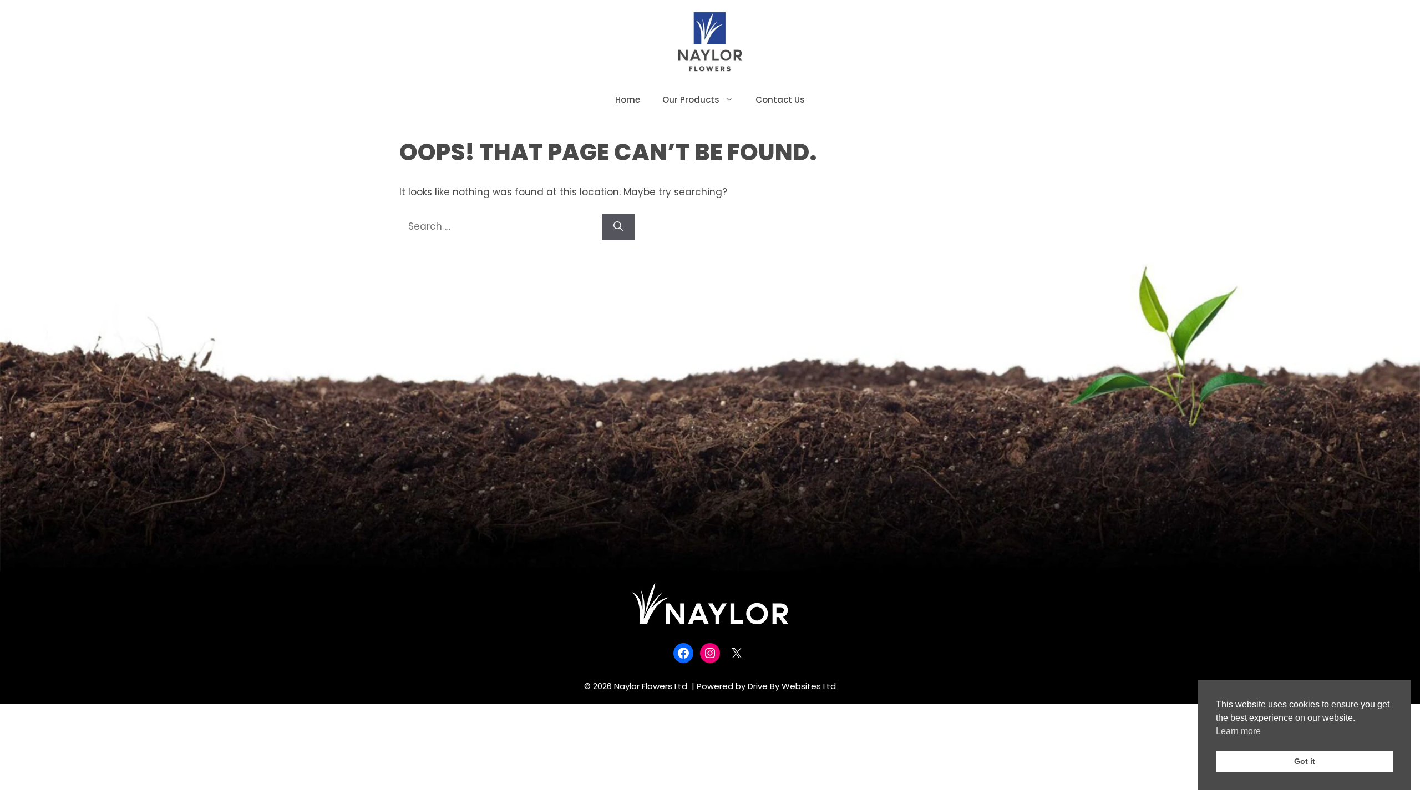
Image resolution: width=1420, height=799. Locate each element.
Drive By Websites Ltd (792, 686)
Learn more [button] (1238, 731)
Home (627, 99)
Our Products (690, 99)
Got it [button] (1304, 761)
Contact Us (780, 99)
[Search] (618, 227)
